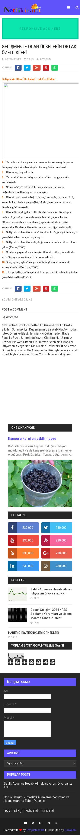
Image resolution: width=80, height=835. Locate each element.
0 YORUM (45, 59)
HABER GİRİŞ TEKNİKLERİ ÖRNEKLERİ (33, 632)
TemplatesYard (35, 830)
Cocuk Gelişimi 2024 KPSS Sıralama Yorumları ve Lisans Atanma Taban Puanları (51, 614)
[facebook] (25, 823)
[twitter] (33, 823)
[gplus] (41, 823)
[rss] (55, 823)
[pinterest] (49, 823)
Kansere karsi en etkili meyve (32, 439)
